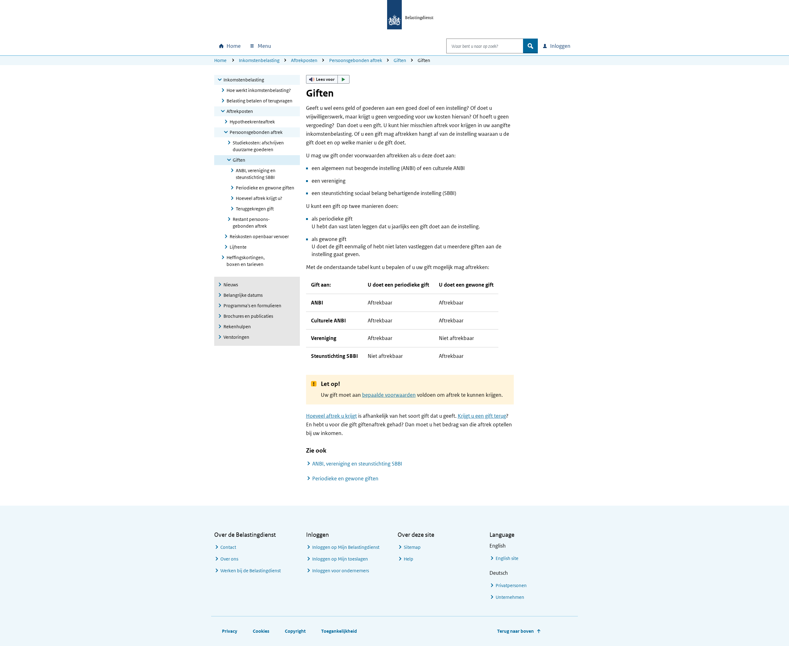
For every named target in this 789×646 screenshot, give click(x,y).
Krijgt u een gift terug (482, 415)
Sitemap (412, 547)
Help (408, 559)
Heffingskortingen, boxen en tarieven (246, 261)
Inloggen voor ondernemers (340, 571)
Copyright (295, 631)
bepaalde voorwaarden (389, 394)
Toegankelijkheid (339, 631)
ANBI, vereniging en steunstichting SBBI (256, 174)
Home (220, 60)
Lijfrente (238, 247)
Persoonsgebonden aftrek (355, 60)
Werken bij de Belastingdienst (250, 571)
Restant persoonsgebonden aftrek (251, 222)
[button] (328, 79)
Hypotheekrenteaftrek (252, 122)
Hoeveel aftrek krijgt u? (259, 198)
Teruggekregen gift (255, 209)
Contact (228, 547)
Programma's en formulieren (252, 306)
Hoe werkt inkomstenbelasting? (259, 90)
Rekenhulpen (237, 326)
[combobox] (484, 46)
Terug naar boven (515, 631)
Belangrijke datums (243, 295)
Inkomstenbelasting (259, 60)
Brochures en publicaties (248, 316)
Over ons (229, 559)
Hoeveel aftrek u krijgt (331, 415)
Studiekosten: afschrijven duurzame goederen (258, 146)
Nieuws (230, 285)
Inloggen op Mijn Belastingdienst (345, 547)
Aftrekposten (304, 60)
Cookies (261, 631)
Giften (400, 60)
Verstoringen (236, 337)
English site (507, 558)
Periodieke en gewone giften (265, 188)
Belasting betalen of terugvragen (259, 101)
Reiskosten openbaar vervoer (259, 236)
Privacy (229, 631)
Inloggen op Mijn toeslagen (340, 559)
